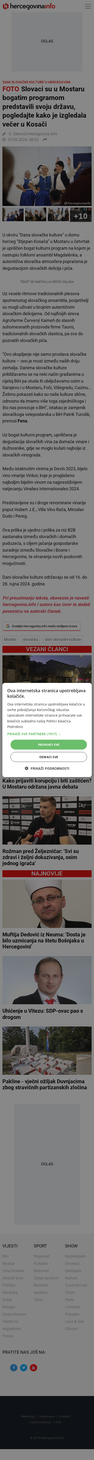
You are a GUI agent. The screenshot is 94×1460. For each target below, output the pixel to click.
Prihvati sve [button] (49, 744)
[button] (47, 734)
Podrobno (15, 726)
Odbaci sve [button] (48, 757)
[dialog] (47, 730)
